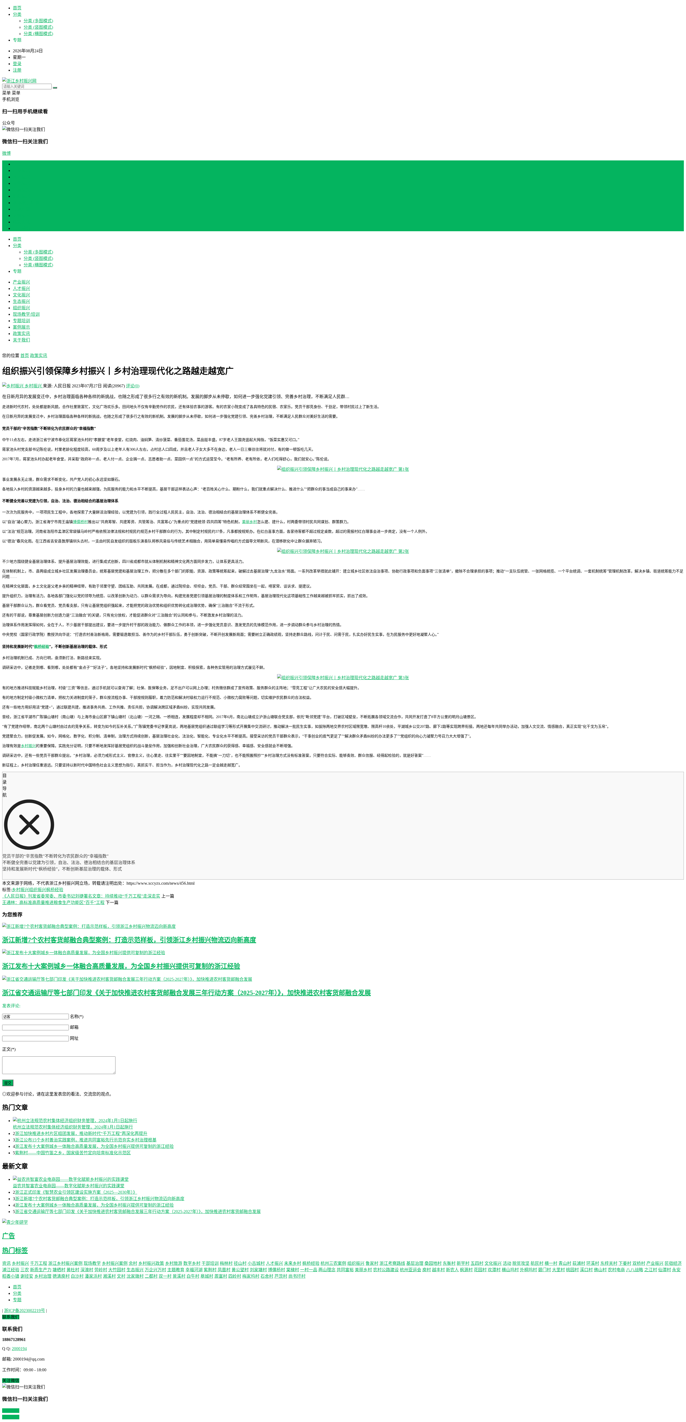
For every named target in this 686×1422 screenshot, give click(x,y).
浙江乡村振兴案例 (65, 1263)
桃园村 (572, 1269)
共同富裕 (345, 1269)
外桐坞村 (528, 1269)
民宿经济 (673, 1263)
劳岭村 (100, 1269)
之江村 (650, 1269)
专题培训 (21, 209)
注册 (17, 70)
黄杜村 (72, 1269)
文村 (121, 1276)
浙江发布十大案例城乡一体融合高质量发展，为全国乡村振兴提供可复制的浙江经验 (121, 966)
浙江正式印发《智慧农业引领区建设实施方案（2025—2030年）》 (76, 1192)
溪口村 (586, 1269)
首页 (17, 8)
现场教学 (92, 1263)
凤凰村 (224, 1269)
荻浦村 (578, 1263)
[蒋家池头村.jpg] (343, 469)
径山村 (240, 1263)
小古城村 (256, 1263)
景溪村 (179, 1276)
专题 (17, 1300)
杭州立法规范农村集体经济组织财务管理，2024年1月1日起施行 (73, 1127)
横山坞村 (510, 1269)
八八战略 (634, 1269)
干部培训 (210, 1263)
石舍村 (266, 1276)
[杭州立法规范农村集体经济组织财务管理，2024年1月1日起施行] (348, 1120)
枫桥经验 (41, 647)
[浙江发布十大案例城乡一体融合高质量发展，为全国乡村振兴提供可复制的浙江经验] (343, 952)
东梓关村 (608, 1263)
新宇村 (463, 1263)
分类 (17, 14)
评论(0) (132, 386)
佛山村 (600, 1269)
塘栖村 (59, 1269)
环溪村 (592, 1263)
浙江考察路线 (392, 1263)
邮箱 (74, 1027)
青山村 (564, 1263)
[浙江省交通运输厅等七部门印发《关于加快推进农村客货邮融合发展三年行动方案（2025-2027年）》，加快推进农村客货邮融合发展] (343, 979)
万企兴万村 (155, 1269)
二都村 (151, 1276)
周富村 (220, 1276)
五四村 (477, 1263)
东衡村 (449, 1263)
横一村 (551, 1263)
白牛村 (193, 1276)
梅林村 (226, 1263)
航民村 (537, 1263)
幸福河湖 (194, 1269)
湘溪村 (109, 1276)
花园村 (480, 1269)
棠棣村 (292, 1269)
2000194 (19, 1348)
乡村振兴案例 (115, 1263)
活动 (507, 1263)
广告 (8, 1235)
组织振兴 (21, 196)
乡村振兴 (33, 386)
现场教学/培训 (26, 202)
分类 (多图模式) (38, 21)
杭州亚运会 (410, 1269)
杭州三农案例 (333, 1263)
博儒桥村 (80, 522)
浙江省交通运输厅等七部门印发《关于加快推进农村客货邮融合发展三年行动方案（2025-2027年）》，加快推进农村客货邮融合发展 (186, 992)
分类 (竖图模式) (38, 27)
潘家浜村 (93, 1276)
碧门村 (544, 1269)
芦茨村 (280, 1276)
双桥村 (638, 1263)
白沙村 (77, 1276)
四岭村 (234, 1276)
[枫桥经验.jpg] (343, 677)
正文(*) (9, 1049)
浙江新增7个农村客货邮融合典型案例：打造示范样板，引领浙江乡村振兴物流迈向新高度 (129, 939)
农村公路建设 (386, 1269)
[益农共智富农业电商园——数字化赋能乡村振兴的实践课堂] (348, 1179)
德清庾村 (61, 1276)
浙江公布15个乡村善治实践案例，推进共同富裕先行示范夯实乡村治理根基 (85, 1140)
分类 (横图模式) (38, 33)
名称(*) (76, 1016)
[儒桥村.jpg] (343, 551)
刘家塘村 (258, 1269)
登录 (17, 63)
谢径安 (26, 1276)
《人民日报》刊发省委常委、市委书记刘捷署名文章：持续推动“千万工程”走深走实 (81, 896)
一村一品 (308, 1269)
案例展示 (21, 215)
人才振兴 (21, 177)
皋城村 (206, 1276)
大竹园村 (116, 1269)
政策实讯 (21, 222)
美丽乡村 (249, 522)
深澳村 (86, 1269)
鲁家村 (372, 1263)
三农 (24, 1269)
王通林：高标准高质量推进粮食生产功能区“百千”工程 (53, 902)
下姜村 (624, 1263)
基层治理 (414, 1263)
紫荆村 (210, 1269)
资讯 (6, 1263)
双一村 (165, 1276)
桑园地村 (433, 1263)
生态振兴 (21, 190)
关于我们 (21, 228)
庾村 (426, 1269)
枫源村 (466, 1269)
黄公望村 (240, 1269)
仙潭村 (664, 1269)
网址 (74, 1038)
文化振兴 (21, 183)
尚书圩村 (296, 1276)
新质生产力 (40, 1269)
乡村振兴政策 (151, 1263)
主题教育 (175, 1269)
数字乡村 (191, 1263)
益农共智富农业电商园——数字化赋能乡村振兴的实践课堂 (68, 1186)
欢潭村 (494, 1269)
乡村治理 (42, 1276)
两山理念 (326, 1269)
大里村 (558, 1269)
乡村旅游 (173, 1263)
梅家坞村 (250, 1276)
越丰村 (438, 1269)
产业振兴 (21, 170)
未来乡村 (292, 1263)
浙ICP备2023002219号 (24, 1310)
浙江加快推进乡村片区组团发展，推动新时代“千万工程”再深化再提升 (81, 1133)
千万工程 (38, 1263)
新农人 (452, 1269)
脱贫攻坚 (521, 1263)
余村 (133, 1263)
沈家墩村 (135, 1276)
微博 (6, 153)
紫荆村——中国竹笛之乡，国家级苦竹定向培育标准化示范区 (73, 1153)
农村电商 (616, 1269)
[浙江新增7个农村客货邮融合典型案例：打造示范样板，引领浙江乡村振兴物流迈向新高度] (343, 926)
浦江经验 (10, 1269)
